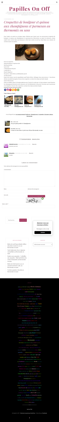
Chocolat (20, 373)
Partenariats (31, 291)
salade (20, 289)
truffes (20, 308)
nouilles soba (31, 373)
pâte (34, 308)
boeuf (27, 395)
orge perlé (20, 315)
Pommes (27, 306)
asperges (28, 363)
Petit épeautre (20, 332)
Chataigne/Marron (30, 350)
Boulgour (27, 114)
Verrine (38, 313)
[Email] (18, 90)
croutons (30, 306)
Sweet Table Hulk (24, 340)
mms (21, 286)
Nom (5, 189)
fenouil (39, 376)
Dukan (36, 397)
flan (32, 387)
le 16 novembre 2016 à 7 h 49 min (24, 144)
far (39, 347)
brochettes (32, 335)
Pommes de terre (29, 310)
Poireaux (36, 383)
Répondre (34, 144)
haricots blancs (25, 400)
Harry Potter (39, 294)
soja (18, 361)
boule (25, 390)
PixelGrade (44, 413)
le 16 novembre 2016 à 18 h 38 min (20, 153)
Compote (30, 301)
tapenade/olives (37, 310)
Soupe (38, 371)
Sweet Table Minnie (25, 289)
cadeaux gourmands (28, 296)
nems (19, 286)
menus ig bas (30, 315)
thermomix (29, 116)
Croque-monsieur (21, 359)
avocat (34, 342)
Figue (30, 390)
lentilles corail (34, 320)
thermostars (36, 325)
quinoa (51, 114)
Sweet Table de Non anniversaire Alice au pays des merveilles (29, 380)
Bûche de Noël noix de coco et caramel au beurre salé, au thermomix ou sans (15, 265)
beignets (31, 383)
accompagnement (20, 114)
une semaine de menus (26, 318)
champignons (34, 114)
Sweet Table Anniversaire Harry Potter (28, 322)
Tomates (24, 320)
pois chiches (29, 298)
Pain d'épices (21, 342)
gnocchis (19, 395)
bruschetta (38, 342)
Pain (34, 315)
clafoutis (28, 308)
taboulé (34, 313)
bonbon (29, 387)
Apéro (36, 387)
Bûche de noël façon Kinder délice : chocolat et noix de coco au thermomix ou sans (17, 245)
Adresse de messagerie (33, 189)
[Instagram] (8, 90)
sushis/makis (38, 315)
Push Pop (20, 340)
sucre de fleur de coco (37, 400)
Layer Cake (25, 301)
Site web (6, 195)
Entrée (31, 289)
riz (26, 387)
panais (35, 373)
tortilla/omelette (21, 397)
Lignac (31, 308)
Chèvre (30, 371)
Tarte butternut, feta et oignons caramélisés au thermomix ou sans (16, 251)
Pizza (33, 306)
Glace (19, 363)
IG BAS (38, 296)
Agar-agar (38, 354)
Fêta (34, 387)
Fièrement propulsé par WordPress (27, 413)
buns (20, 313)
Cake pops (40, 361)
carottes (30, 385)
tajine (36, 303)
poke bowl (30, 400)
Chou (24, 352)
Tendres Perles (30, 327)
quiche (23, 327)
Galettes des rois (29, 345)
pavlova (26, 366)
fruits (37, 357)
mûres (26, 359)
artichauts (21, 354)
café (36, 322)
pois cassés (34, 296)
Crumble (39, 318)
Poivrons (39, 385)
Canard (33, 366)
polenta (35, 330)
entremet (24, 286)
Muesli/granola (30, 359)
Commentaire (7, 169)
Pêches (38, 390)
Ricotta (35, 361)
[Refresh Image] (42, 198)
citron (30, 402)
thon (24, 373)
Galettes (28, 354)
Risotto (25, 376)
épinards (24, 345)
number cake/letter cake (23, 371)
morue (31, 342)
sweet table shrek (38, 337)
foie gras (36, 308)
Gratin (35, 318)
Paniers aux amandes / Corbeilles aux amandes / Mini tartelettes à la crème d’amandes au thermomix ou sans (17, 258)
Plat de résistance (36, 287)
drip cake (18, 385)
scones (30, 395)
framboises (22, 361)
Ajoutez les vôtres (36, 139)
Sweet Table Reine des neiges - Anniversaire (26, 303)
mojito (40, 352)
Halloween (29, 366)
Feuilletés (20, 318)
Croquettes (41, 114)
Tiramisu (26, 402)
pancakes (20, 350)
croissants (35, 359)
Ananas (28, 286)
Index (39, 350)
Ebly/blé (27, 373)
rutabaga (33, 337)
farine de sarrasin (21, 310)
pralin (30, 368)
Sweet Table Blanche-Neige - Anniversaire (26, 347)
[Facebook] (5, 90)
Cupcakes (23, 395)
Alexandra (11, 153)
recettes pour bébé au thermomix (25, 294)
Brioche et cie (22, 368)
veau (39, 308)
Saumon (34, 368)
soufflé (25, 357)
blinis (33, 318)
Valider (43, 232)
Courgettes (34, 395)
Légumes (46, 114)
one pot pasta (30, 330)
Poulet (37, 366)
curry (26, 327)
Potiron (40, 298)
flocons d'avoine (38, 306)
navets (37, 373)
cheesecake (24, 308)
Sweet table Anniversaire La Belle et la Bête (25, 325)
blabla (26, 385)
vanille (35, 376)
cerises (34, 289)
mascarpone (27, 342)
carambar (22, 357)
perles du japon (34, 385)
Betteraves (29, 357)
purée (39, 383)
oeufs (26, 291)
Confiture (24, 350)
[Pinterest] (10, 90)
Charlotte (28, 335)
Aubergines (32, 354)
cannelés (24, 354)
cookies (30, 332)
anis (24, 390)
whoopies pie (21, 296)
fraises (36, 350)
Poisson (35, 345)
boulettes (35, 371)
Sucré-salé (33, 392)
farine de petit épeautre (21, 298)
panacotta (20, 366)
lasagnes (38, 392)
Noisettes (36, 347)
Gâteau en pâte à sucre (35, 363)
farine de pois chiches (35, 352)
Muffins (28, 392)
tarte (28, 390)
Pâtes (39, 373)
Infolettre (29, 409)
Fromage (38, 332)
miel (39, 387)
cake (36, 294)
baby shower (33, 378)
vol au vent (39, 359)
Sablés (23, 366)
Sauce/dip (33, 357)
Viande (40, 303)
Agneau (39, 325)
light (38, 330)
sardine (19, 376)
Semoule (23, 387)
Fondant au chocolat (29, 361)
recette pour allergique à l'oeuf (25, 337)
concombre (37, 340)
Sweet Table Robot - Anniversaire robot (27, 313)
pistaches (39, 395)
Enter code (5, 204)
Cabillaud (23, 335)
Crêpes (27, 383)
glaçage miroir (35, 298)
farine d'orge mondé (22, 383)
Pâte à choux (23, 363)
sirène (27, 368)
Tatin (23, 376)
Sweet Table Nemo (30, 376)
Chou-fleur (26, 332)
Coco (19, 387)
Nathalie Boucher (13, 144)
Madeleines (34, 390)
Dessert (25, 315)
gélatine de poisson (23, 330)
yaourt (36, 335)
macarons (29, 320)
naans (39, 327)
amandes (20, 352)
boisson (38, 368)
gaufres (20, 327)
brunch (25, 392)
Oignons (38, 289)
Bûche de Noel (28, 352)
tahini (40, 366)
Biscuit (33, 332)
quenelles (21, 390)
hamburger (21, 392)
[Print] (15, 90)
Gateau (34, 301)
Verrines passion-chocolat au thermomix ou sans (15, 270)
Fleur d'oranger (21, 306)
